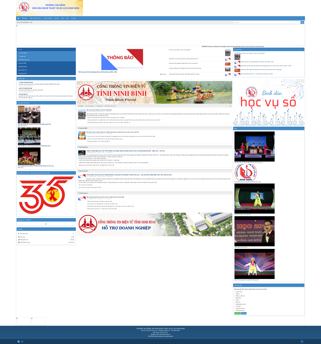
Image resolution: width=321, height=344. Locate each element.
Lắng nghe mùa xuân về (240, 247)
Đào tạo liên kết (22, 70)
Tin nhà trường (90, 106)
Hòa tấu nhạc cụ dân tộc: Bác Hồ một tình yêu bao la (248, 162)
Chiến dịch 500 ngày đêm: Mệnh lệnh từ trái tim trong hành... (183, 63)
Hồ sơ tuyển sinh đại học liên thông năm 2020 (90, 187)
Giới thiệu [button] (24, 18)
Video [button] (62, 18)
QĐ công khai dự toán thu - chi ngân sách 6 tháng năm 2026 (102, 208)
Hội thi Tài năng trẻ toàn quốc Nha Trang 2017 (246, 280)
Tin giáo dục (99, 106)
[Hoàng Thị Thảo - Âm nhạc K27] (254, 198)
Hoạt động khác (22, 73)
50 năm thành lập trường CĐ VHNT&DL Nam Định (247, 182)
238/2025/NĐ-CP (23, 94)
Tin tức (20, 49)
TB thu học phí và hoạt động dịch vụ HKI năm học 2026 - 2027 (97, 72)
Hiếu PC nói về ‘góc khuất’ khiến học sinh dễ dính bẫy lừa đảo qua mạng (105, 139)
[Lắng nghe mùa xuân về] (254, 231)
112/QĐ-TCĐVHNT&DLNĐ (26, 82)
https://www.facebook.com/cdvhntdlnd (231, 46)
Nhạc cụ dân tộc (240, 296)
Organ (237, 294)
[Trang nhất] (18, 18)
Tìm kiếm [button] (73, 18)
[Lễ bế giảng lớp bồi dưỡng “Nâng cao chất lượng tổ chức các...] (46, 156)
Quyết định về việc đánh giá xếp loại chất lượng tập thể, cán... (184, 58)
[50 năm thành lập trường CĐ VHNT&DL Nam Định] (246, 172)
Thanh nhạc (239, 291)
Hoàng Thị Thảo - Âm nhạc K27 (242, 214)
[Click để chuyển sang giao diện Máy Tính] (22, 341)
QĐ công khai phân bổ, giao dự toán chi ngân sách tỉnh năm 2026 (105, 197)
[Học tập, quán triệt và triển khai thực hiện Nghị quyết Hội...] (46, 114)
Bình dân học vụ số (110, 106)
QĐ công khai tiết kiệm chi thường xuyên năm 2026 (99, 201)
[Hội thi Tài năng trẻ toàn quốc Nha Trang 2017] (254, 264)
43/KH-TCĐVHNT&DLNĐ (25, 88)
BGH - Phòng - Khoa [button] (35, 18)
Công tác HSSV (22, 63)
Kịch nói (238, 302)
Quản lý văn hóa (240, 308)
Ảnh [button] (67, 18)
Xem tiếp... (164, 74)
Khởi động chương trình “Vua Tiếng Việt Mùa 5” (98, 141)
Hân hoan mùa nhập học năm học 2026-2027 (180, 50)
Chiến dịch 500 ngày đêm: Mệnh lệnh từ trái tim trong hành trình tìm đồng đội (106, 117)
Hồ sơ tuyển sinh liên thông (85, 185)
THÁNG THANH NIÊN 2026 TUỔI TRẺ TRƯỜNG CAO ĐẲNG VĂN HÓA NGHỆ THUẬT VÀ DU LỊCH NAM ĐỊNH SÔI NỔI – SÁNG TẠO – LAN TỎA (125, 151)
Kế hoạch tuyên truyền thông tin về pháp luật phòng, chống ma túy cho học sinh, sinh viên (112, 132)
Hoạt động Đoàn (22, 66)
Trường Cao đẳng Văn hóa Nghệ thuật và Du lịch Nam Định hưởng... (185, 68)
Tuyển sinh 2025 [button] (48, 18)
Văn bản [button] (57, 18)
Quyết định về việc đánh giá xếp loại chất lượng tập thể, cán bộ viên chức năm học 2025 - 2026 (110, 206)
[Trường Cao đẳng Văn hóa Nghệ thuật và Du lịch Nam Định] (49, 8)
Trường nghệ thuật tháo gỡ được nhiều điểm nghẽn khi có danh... (184, 74)
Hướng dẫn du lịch (241, 304)
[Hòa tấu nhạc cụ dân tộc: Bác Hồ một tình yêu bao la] (254, 146)
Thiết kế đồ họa (240, 310)
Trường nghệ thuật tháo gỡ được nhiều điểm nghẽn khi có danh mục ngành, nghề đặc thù (108, 122)
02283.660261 (164, 332)
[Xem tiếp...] (230, 106)
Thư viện (238, 306)
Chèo (237, 300)
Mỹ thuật (238, 298)
